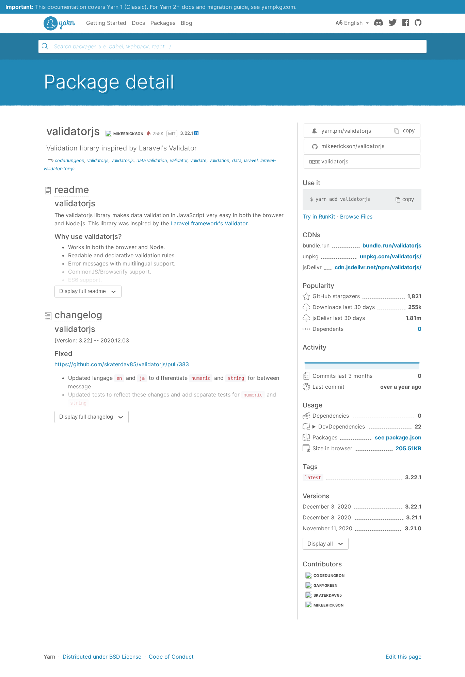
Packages (162, 22)
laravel (251, 160)
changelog (78, 315)
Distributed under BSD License (102, 656)
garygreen (326, 585)
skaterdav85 (328, 595)
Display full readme (82, 291)
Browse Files (356, 216)
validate (198, 160)
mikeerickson (128, 133)
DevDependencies (341, 426)
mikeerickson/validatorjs (352, 146)
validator (179, 160)
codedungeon (69, 160)
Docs (138, 22)
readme (71, 189)
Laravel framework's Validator (209, 223)
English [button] (353, 22)
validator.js (122, 160)
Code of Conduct (171, 656)
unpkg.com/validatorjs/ (390, 256)
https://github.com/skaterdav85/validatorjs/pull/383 (121, 364)
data (236, 160)
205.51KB (408, 448)
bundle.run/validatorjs (392, 245)
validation (219, 160)
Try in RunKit (319, 216)
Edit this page (403, 656)
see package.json (398, 437)
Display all (320, 544)
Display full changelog (86, 417)
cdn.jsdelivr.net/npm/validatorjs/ (378, 267)
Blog (186, 22)
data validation (152, 160)
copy (409, 130)
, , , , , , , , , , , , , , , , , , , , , (338, 427)
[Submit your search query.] (44, 46)
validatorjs (98, 160)
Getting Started (106, 22)
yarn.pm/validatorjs (346, 130)
